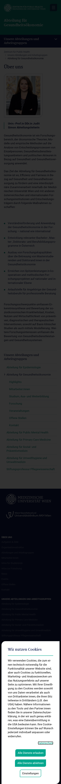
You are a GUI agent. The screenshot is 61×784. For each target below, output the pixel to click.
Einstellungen (30, 773)
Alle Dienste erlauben (30, 752)
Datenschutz (45, 743)
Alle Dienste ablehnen (30, 763)
